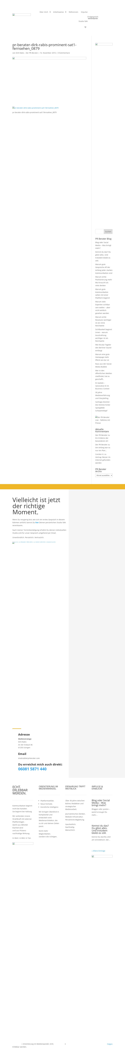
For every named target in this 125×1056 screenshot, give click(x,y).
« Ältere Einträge (98, 851)
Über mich (44, 12)
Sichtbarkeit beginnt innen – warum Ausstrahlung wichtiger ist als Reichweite (103, 335)
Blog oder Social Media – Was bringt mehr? (103, 245)
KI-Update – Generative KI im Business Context (102, 386)
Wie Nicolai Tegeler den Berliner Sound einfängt (103, 348)
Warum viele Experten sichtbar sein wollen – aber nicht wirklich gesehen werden (102, 307)
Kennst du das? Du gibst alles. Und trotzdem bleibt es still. (100, 829)
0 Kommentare (64, 53)
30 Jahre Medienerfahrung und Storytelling (102, 395)
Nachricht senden (100, 561)
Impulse (84, 12)
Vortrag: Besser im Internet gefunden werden (102, 460)
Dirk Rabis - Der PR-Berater (27, 53)
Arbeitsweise (58, 12)
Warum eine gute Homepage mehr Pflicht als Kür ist (102, 357)
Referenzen (73, 12)
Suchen (108, 231)
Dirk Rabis (16, 1044)
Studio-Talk (83, 21)
